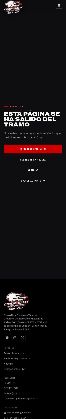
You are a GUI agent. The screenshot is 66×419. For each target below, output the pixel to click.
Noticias (8, 364)
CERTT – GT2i (11, 388)
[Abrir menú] (59, 5)
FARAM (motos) (12, 393)
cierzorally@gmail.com (19, 413)
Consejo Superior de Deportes (19, 399)
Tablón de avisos (12, 353)
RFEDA (7, 383)
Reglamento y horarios (15, 358)
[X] (22, 338)
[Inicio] (13, 5)
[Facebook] (7, 338)
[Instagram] (15, 338)
